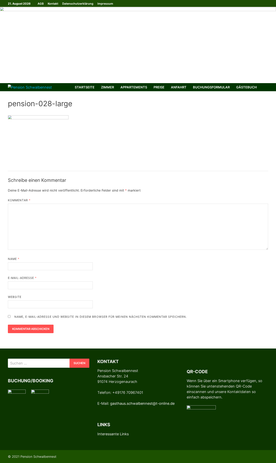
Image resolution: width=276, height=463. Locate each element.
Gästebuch (246, 87)
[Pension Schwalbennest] (138, 45)
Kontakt (53, 3)
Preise (159, 87)
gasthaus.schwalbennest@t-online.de (142, 403)
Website (15, 297)
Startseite (85, 87)
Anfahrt (178, 87)
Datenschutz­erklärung (77, 3)
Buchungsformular (211, 87)
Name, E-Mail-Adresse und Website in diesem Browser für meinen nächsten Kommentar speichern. (100, 316)
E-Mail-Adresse (22, 278)
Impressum (105, 3)
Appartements (133, 87)
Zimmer (107, 87)
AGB (41, 3)
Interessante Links (113, 434)
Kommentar (19, 200)
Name (13, 259)
